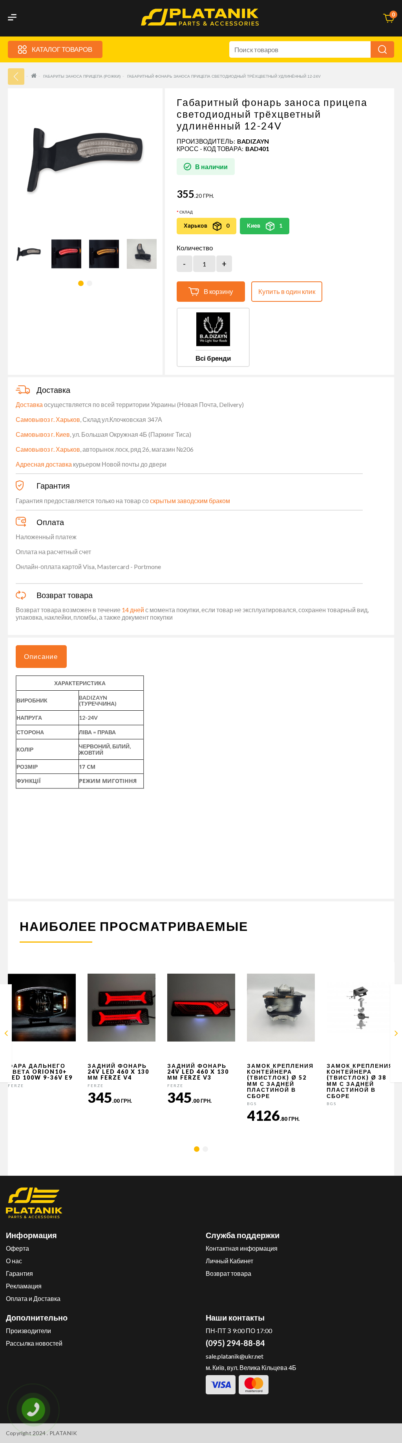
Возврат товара (228, 1273)
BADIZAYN (253, 141)
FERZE (16, 1085)
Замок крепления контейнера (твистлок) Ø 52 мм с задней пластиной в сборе (280, 1080)
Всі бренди (213, 358)
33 (16, 76)
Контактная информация (242, 1248)
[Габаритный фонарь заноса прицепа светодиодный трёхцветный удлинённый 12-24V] (29, 254)
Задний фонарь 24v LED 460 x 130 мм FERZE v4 (118, 1071)
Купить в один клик (286, 291)
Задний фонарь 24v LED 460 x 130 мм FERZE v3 (198, 1071)
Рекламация (24, 1286)
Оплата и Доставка (33, 1298)
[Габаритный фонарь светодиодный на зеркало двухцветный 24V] (396, 1035)
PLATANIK (63, 1433)
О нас (14, 1260)
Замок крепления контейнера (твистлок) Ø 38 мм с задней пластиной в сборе (360, 1080)
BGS (252, 1103)
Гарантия (19, 1273)
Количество (195, 248)
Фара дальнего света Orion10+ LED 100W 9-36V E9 (40, 1071)
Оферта (17, 1248)
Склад (186, 212)
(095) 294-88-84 (235, 1343)
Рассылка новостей (34, 1343)
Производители (28, 1330)
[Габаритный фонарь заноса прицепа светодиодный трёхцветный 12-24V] (6, 1035)
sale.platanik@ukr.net (234, 1356)
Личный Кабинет (229, 1260)
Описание (41, 656)
